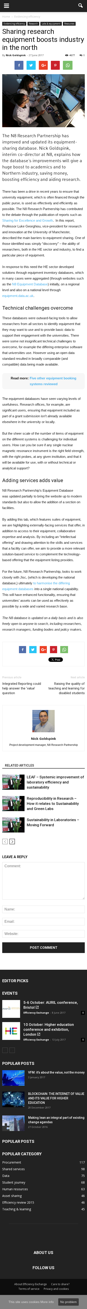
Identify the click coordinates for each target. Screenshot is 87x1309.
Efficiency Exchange (36, 1012)
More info (47, 1302)
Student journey (13, 1182)
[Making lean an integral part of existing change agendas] (13, 1123)
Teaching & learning (16, 1209)
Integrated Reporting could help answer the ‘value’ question (21, 688)
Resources (69, 23)
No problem (68, 1302)
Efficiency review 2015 (18, 1202)
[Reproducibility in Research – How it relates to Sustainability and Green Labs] (13, 803)
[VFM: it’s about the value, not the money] (13, 1078)
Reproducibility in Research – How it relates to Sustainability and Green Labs (53, 803)
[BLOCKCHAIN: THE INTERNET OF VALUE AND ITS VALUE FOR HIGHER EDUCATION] (13, 1099)
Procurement (11, 1162)
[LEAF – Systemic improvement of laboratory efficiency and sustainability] (13, 782)
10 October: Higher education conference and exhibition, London (48, 1029)
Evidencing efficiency (14, 23)
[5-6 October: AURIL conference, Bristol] (11, 1009)
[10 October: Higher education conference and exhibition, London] (11, 1031)
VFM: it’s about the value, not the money (56, 1072)
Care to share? (60, 1284)
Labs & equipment (51, 23)
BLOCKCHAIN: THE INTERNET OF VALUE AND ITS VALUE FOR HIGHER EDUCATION (56, 1098)
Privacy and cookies (56, 1289)
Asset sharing (12, 1196)
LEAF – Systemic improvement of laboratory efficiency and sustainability (55, 782)
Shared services (13, 1169)
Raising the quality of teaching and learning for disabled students (66, 688)
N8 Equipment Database (30, 284)
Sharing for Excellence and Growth (27, 220)
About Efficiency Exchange (30, 1284)
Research (33, 23)
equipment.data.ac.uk (17, 296)
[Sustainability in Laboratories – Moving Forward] (13, 825)
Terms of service (29, 1289)
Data (5, 1176)
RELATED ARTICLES (19, 765)
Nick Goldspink (16, 55)
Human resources (15, 1189)
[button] (81, 6)
